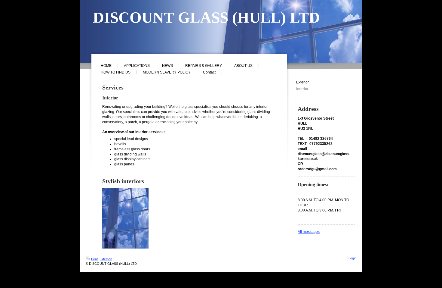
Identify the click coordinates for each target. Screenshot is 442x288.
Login (352, 258)
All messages (309, 232)
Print (94, 259)
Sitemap (106, 259)
